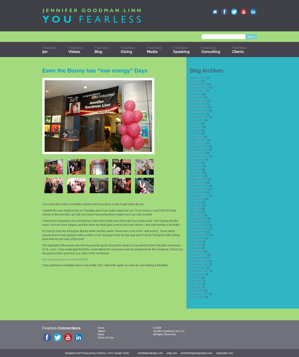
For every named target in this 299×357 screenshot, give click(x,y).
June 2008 (196, 241)
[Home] (214, 12)
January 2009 (198, 221)
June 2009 (196, 205)
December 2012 (199, 87)
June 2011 (196, 126)
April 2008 (195, 248)
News (101, 334)
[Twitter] (234, 12)
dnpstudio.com (224, 353)
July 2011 (195, 123)
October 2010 (198, 153)
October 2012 (198, 90)
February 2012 (198, 100)
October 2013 (198, 77)
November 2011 (199, 110)
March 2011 (196, 136)
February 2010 (198, 179)
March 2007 (196, 290)
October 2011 (197, 113)
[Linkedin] (253, 12)
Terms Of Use (106, 337)
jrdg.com (172, 353)
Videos (101, 331)
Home (101, 327)
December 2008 (199, 225)
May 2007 (195, 284)
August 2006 (197, 297)
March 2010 (196, 176)
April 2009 (195, 212)
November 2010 (199, 149)
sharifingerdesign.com (150, 353)
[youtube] (243, 12)
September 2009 (199, 195)
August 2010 (197, 159)
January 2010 (198, 182)
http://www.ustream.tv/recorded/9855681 (65, 259)
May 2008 (195, 244)
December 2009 (199, 185)
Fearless (49, 50)
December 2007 (199, 261)
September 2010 (199, 156)
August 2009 (197, 198)
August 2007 (197, 274)
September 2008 (199, 234)
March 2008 (196, 251)
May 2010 (195, 169)
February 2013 (198, 84)
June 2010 (196, 166)
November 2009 (199, 189)
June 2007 (196, 280)
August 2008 (197, 238)
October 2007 (198, 267)
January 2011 (197, 143)
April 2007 (195, 287)
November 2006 (199, 293)
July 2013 (195, 81)
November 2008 (199, 228)
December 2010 (199, 146)
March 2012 (196, 97)
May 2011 (195, 130)
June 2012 (196, 94)
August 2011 (197, 120)
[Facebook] (224, 12)
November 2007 (199, 264)
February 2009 (198, 218)
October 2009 (198, 192)
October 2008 (198, 231)
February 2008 (198, 254)
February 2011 (198, 139)
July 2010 (195, 162)
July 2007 (195, 277)
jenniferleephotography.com (196, 353)
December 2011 (199, 107)
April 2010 (195, 172)
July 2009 (195, 202)
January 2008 (198, 257)
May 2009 (195, 208)
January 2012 (198, 103)
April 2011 (195, 133)
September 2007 (199, 271)
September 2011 (199, 117)
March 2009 (196, 215)
